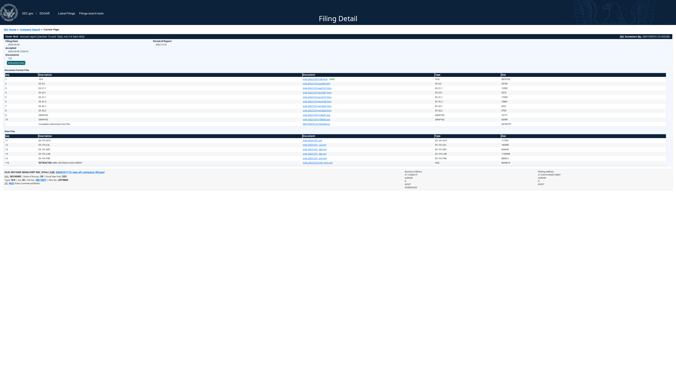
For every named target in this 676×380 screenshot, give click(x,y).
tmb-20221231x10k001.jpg (316, 115)
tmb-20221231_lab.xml (314, 153)
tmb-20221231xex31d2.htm (317, 101)
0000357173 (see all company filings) (80, 172)
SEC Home (10, 29)
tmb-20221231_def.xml (315, 149)
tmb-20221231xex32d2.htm (317, 110)
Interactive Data (16, 62)
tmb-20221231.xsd (312, 140)
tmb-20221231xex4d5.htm (316, 83)
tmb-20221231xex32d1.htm (317, 106)
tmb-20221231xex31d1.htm (317, 97)
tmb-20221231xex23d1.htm (317, 92)
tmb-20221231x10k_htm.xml (318, 162)
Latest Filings (66, 13)
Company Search (30, 29)
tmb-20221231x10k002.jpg (316, 119)
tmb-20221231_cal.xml (314, 144)
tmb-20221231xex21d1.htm (317, 88)
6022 (11, 183)
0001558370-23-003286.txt (316, 124)
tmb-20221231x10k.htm (315, 79)
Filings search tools (91, 13)
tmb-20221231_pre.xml (315, 158)
